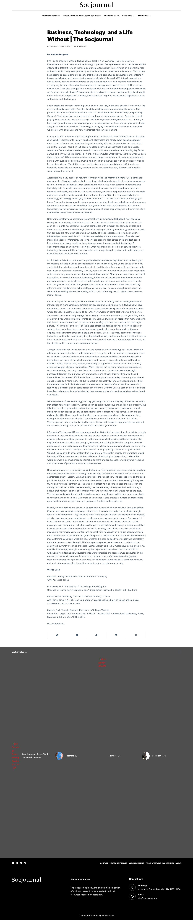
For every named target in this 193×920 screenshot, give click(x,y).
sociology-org (159, 756)
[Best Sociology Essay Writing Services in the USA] (16, 756)
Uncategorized (80, 46)
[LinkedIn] (116, 635)
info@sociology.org (147, 898)
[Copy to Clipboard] (136, 635)
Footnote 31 (114, 756)
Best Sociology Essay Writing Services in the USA (36, 756)
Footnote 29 (71, 756)
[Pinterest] (96, 635)
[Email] (13, 863)
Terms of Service (153, 863)
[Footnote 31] (102, 755)
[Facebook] (57, 635)
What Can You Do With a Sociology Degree (82, 16)
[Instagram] (25, 863)
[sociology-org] (146, 756)
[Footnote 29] (59, 756)
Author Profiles (111, 16)
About (178, 863)
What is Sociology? (51, 16)
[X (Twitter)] (77, 635)
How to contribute (118, 863)
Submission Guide (136, 863)
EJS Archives (168, 863)
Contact (104, 863)
